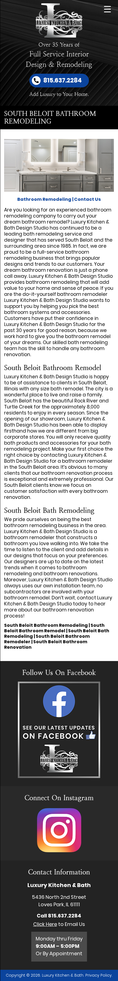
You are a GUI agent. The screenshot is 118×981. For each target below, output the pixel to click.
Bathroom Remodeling (44, 199)
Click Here (45, 924)
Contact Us (87, 199)
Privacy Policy (98, 975)
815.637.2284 (64, 915)
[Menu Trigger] (107, 9)
